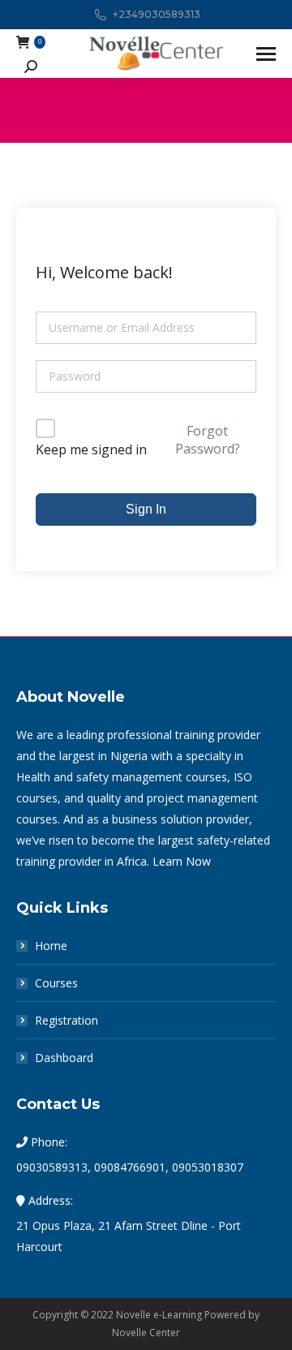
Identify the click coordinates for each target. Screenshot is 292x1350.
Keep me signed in (91, 449)
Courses (56, 983)
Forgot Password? (207, 440)
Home (51, 945)
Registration (66, 1020)
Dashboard (64, 1057)
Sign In (146, 509)
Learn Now (181, 861)
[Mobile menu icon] (266, 54)
